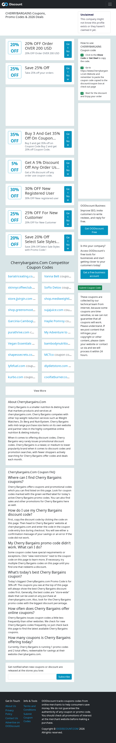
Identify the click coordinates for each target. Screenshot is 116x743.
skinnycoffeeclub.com (33, 287)
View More (40, 390)
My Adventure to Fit (68, 332)
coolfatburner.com (67, 377)
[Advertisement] (40, 106)
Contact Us (11, 718)
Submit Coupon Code (90, 287)
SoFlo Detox (62, 287)
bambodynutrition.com (70, 343)
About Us (10, 706)
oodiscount (12, 4)
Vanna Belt (62, 276)
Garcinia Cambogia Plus (35, 321)
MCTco (59, 355)
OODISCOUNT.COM (67, 728)
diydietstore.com (66, 366)
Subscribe (64, 676)
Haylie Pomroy (64, 321)
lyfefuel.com (27, 366)
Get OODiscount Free (94, 230)
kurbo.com (26, 377)
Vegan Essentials (30, 343)
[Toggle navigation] (110, 4)
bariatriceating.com (32, 276)
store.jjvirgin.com (30, 299)
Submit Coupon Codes (28, 717)
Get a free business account (94, 274)
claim (102, 340)
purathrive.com (29, 332)
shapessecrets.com (31, 355)
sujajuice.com (64, 310)
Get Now (68, 49)
